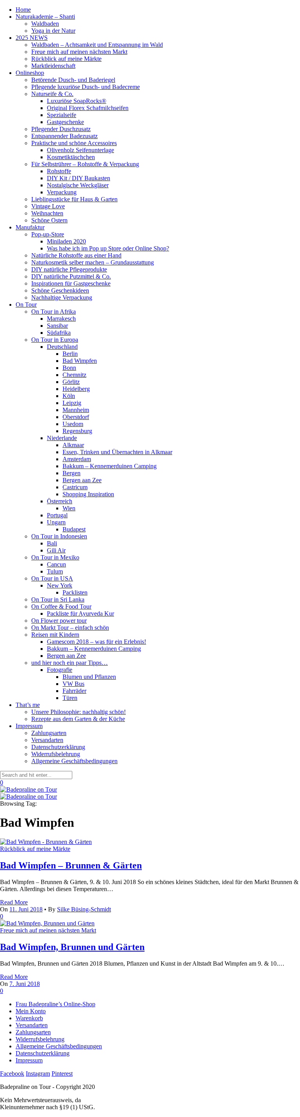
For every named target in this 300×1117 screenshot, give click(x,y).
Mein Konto (31, 1011)
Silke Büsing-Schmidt (84, 909)
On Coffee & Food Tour (61, 606)
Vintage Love (48, 206)
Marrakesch (61, 318)
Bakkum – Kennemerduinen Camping (109, 466)
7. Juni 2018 (24, 983)
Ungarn (56, 522)
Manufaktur (30, 227)
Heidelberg (76, 388)
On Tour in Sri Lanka (57, 599)
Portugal (57, 515)
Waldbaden (45, 23)
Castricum (75, 487)
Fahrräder (74, 690)
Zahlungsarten (48, 733)
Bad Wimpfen (79, 360)
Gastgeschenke (65, 122)
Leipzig (71, 403)
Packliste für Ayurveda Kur (80, 613)
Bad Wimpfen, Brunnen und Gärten (72, 947)
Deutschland (62, 346)
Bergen (71, 473)
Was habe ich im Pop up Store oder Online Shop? (108, 248)
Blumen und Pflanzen (89, 676)
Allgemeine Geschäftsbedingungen (74, 761)
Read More (14, 902)
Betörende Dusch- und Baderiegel (73, 79)
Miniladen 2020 (66, 241)
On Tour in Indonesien (59, 536)
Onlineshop (30, 72)
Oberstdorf (75, 417)
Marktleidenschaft (53, 65)
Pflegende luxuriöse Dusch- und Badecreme (85, 86)
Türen (69, 697)
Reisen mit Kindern (55, 634)
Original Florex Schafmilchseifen (88, 108)
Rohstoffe (59, 171)
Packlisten (75, 592)
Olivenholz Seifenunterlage (80, 150)
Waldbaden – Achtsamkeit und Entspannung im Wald (97, 44)
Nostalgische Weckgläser (78, 185)
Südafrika (59, 332)
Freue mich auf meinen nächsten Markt (79, 51)
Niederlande (62, 438)
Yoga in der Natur (53, 30)
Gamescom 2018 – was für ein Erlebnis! (96, 641)
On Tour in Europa (54, 339)
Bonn (69, 367)
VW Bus (73, 683)
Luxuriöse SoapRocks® (76, 101)
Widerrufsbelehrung (55, 754)
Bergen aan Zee (82, 480)
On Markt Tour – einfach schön (70, 627)
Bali (52, 543)
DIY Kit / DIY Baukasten (78, 178)
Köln (68, 395)
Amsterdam (76, 459)
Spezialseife (61, 115)
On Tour (26, 304)
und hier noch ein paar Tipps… (69, 662)
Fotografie (59, 669)
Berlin (70, 353)
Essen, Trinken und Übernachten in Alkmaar (117, 452)
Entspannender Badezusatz (64, 136)
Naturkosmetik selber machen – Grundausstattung (92, 262)
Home (23, 9)
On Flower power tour (59, 620)
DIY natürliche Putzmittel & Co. (71, 276)
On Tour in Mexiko (55, 557)
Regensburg (77, 431)
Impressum (29, 726)
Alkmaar (73, 445)
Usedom (72, 424)
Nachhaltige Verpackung (61, 297)
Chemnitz (74, 374)
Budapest (74, 529)
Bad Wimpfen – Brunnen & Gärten (71, 865)
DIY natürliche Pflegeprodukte (69, 269)
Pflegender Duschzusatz (61, 129)
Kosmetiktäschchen (71, 157)
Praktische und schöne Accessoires (74, 143)
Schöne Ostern (49, 220)
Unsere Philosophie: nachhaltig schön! (78, 712)
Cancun (56, 564)
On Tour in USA (52, 578)
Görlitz (71, 381)
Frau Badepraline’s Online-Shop (55, 1004)
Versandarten (47, 740)
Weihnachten (47, 213)
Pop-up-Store (47, 234)
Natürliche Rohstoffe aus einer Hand (76, 255)
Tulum (55, 571)
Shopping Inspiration (88, 494)
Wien (68, 508)
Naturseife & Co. (52, 94)
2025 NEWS (32, 37)
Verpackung (62, 192)
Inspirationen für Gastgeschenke (71, 283)
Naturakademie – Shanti (45, 16)
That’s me (28, 704)
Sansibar (57, 325)
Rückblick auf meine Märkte (66, 58)
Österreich (59, 501)
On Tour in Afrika (53, 311)
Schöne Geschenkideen (60, 290)
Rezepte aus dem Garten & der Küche (78, 719)
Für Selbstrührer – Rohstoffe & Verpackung (85, 164)
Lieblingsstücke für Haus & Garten (74, 199)
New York (59, 585)
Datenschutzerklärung (58, 747)
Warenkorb (29, 1018)
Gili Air (56, 550)
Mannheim (75, 410)
